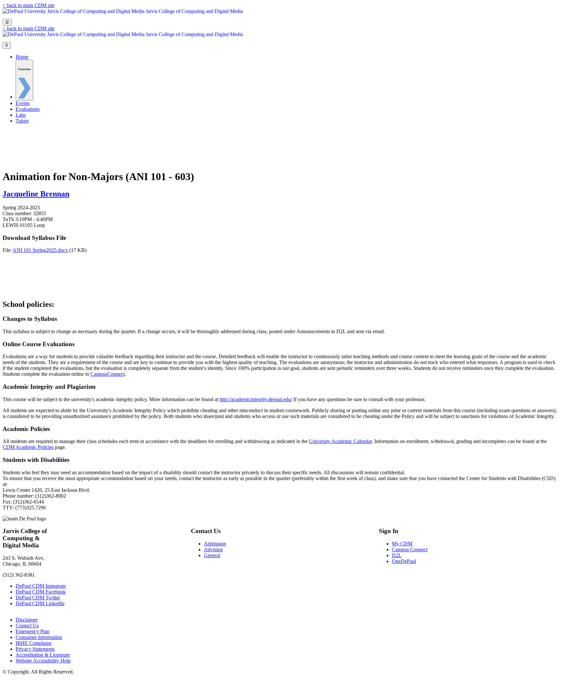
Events (23, 103)
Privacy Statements (35, 649)
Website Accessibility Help (43, 660)
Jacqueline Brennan (36, 194)
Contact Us (27, 625)
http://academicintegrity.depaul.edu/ (256, 399)
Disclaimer (27, 619)
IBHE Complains (33, 643)
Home (22, 56)
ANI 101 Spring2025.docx (40, 250)
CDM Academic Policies (28, 447)
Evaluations (28, 109)
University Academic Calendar (340, 441)
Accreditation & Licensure (43, 655)
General (212, 555)
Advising (213, 549)
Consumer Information (39, 637)
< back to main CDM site (29, 5)
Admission (215, 543)
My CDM (402, 543)
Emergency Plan (32, 631)
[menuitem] (24, 80)
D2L (397, 555)
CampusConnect (107, 374)
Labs (21, 115)
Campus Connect (409, 549)
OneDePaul (404, 561)
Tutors (22, 121)
